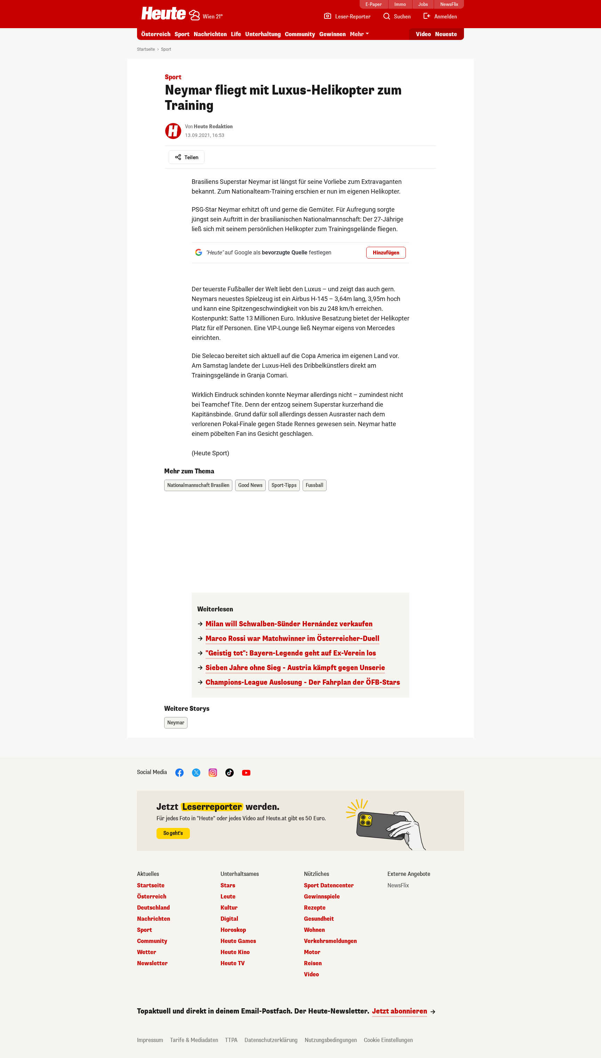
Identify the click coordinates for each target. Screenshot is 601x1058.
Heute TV (233, 963)
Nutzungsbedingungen (331, 1040)
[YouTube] (246, 772)
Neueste (446, 34)
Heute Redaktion (213, 126)
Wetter (146, 952)
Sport (182, 34)
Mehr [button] (357, 34)
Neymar (175, 722)
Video (423, 34)
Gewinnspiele (322, 896)
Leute (228, 896)
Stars (228, 885)
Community (300, 34)
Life (236, 34)
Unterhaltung (263, 34)
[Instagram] (213, 772)
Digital (229, 918)
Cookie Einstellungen (388, 1040)
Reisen (313, 963)
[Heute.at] (163, 13)
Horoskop (233, 930)
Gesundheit (319, 918)
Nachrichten (153, 918)
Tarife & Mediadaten (194, 1040)
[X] (196, 772)
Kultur (229, 907)
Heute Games (238, 941)
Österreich (155, 34)
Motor (312, 952)
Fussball (314, 485)
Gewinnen (332, 34)
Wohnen (314, 930)
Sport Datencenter (329, 885)
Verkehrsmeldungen (330, 941)
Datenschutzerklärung (271, 1040)
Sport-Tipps (284, 485)
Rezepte (315, 907)
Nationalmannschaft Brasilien (198, 485)
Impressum (150, 1040)
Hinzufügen (386, 253)
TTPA (231, 1040)
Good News (250, 485)
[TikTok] (229, 772)
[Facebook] (179, 772)
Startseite (146, 49)
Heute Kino (235, 952)
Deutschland (153, 907)
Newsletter (152, 963)
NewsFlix (398, 885)
